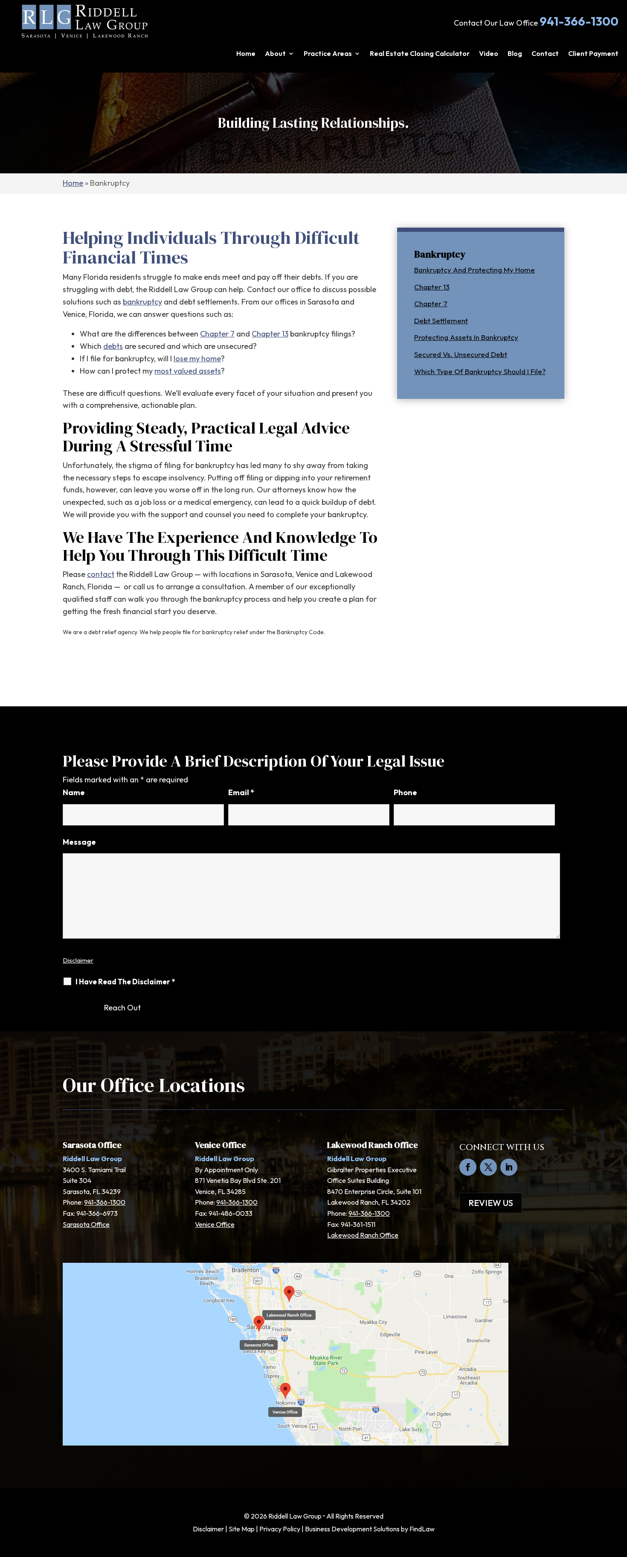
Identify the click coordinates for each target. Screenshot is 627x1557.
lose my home (197, 358)
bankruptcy (142, 302)
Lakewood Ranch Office (362, 1235)
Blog (515, 54)
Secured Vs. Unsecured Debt (460, 354)
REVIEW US (490, 1202)
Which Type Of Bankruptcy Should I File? (480, 371)
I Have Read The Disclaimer (125, 982)
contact (100, 574)
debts (113, 346)
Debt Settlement (441, 320)
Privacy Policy (279, 1529)
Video (488, 54)
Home (245, 54)
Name (74, 792)
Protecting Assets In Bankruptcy (466, 337)
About (275, 54)
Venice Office (215, 1224)
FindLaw (422, 1529)
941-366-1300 (579, 21)
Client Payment (593, 54)
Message (79, 842)
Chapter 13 (270, 334)
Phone (405, 792)
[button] (618, 1495)
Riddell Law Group (295, 1516)
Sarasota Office (86, 1224)
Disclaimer (78, 960)
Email (241, 792)
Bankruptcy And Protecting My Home (474, 269)
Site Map (242, 1529)
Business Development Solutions (352, 1529)
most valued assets (187, 371)
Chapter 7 (217, 334)
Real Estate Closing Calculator (420, 54)
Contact (545, 54)
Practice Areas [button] (328, 54)
